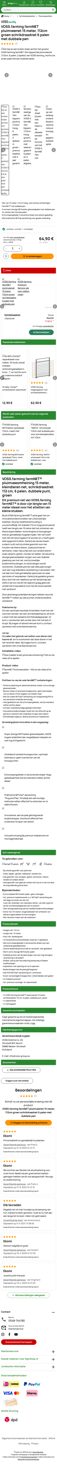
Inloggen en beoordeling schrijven (30, 1122)
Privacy (35, 1443)
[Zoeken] (53, 9)
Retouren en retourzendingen (28, 1459)
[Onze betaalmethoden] (28, 1393)
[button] (28, 53)
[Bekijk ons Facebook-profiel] (9, 1334)
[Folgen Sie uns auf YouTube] (16, 1334)
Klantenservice (15, 1328)
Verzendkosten (37, 1452)
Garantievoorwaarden (29, 1457)
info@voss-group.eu (16, 1056)
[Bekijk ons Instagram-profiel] (3, 1334)
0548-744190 (16, 1320)
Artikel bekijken (41, 332)
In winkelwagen (34, 256)
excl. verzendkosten (17, 237)
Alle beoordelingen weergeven (30, 1295)
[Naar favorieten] (6, 256)
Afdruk (52, 1438)
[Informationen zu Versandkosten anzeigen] (11, 1419)
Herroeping (24, 1443)
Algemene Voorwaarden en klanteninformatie (24, 1438)
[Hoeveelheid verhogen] (19, 248)
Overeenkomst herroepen (18, 1342)
